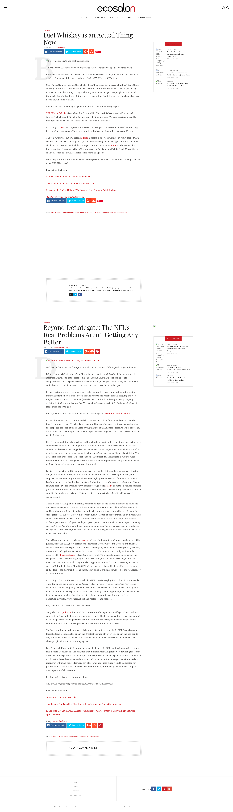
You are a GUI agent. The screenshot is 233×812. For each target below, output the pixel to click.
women (84, 540)
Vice (61, 127)
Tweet (75, 52)
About (76, 782)
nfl (88, 737)
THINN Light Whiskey (57, 113)
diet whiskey (56, 212)
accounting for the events (117, 413)
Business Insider (68, 555)
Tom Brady (94, 737)
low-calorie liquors (118, 212)
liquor (114, 145)
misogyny (63, 737)
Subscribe (76, 791)
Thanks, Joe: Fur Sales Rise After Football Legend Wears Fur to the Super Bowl (84, 704)
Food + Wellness (143, 18)
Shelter (114, 18)
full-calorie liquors (70, 212)
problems (66, 612)
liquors (84, 137)
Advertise (76, 786)
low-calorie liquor (100, 212)
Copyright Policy (76, 795)
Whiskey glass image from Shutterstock (65, 197)
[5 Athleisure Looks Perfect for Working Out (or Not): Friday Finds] (161, 73)
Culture (83, 18)
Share (55, 52)
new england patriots (76, 737)
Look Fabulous (99, 18)
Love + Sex (126, 18)
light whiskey (86, 212)
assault (108, 485)
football (54, 737)
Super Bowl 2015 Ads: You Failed (61, 697)
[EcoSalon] (20, 7)
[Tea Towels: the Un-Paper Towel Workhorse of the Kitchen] (161, 84)
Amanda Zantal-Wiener (63, 347)
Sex (175, 49)
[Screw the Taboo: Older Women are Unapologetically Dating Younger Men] (161, 58)
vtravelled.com (60, 721)
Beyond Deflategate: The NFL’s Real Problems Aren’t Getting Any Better (91, 334)
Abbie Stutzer (59, 48)
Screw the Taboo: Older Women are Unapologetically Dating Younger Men (177, 54)
